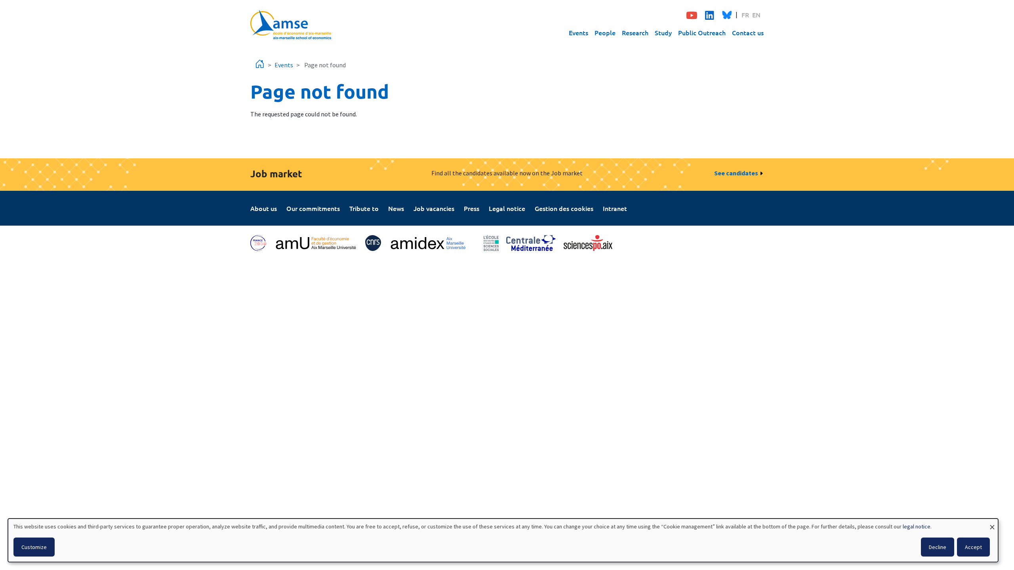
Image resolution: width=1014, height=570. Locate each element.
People (605, 32)
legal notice (916, 526)
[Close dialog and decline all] (992, 523)
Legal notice (507, 208)
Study (663, 32)
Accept (973, 547)
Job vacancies (434, 208)
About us (263, 208)
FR (745, 14)
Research (635, 32)
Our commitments (313, 208)
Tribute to (364, 208)
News (396, 208)
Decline (937, 547)
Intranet (615, 208)
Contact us (748, 32)
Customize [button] (34, 547)
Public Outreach (702, 32)
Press (471, 208)
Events (578, 32)
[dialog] (503, 540)
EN (756, 14)
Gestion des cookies (564, 208)
